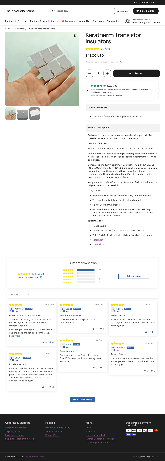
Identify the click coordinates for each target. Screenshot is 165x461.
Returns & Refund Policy (57, 427)
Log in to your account (97, 442)
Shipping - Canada (14, 435)
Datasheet (97, 239)
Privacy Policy (52, 435)
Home (7, 28)
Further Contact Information (100, 438)
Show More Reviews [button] (82, 399)
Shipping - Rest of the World (19, 438)
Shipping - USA (13, 431)
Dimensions (98, 244)
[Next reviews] (157, 90)
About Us (90, 431)
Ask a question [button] (134, 276)
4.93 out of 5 (37, 273)
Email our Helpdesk (95, 435)
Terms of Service (54, 431)
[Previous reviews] (87, 90)
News (88, 427)
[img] (15, 304)
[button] (146, 11)
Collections (19, 28)
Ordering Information (15, 427)
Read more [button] (14, 335)
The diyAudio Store (19, 11)
